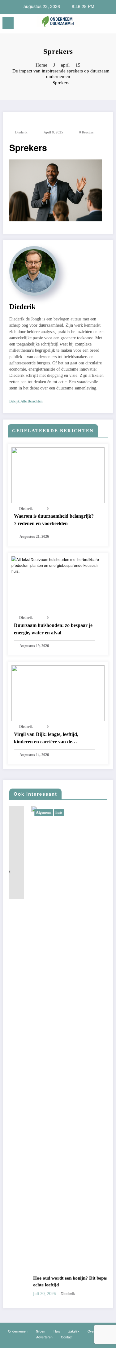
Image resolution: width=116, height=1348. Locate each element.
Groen (40, 1331)
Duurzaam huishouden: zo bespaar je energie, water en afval (53, 629)
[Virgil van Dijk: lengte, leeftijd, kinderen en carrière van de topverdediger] (58, 692)
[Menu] (8, 23)
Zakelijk (73, 1331)
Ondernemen (18, 1331)
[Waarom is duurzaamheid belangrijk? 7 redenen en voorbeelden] (58, 474)
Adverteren (44, 1337)
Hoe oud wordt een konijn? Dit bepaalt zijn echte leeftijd (57, 1282)
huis (39, 812)
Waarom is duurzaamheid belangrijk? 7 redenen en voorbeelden (54, 519)
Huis (57, 1331)
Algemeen (24, 812)
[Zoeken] (97, 24)
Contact (66, 1337)
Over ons (94, 1331)
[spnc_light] (108, 25)
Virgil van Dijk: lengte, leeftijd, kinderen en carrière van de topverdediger (46, 739)
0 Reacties (86, 132)
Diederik (21, 132)
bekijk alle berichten (26, 401)
